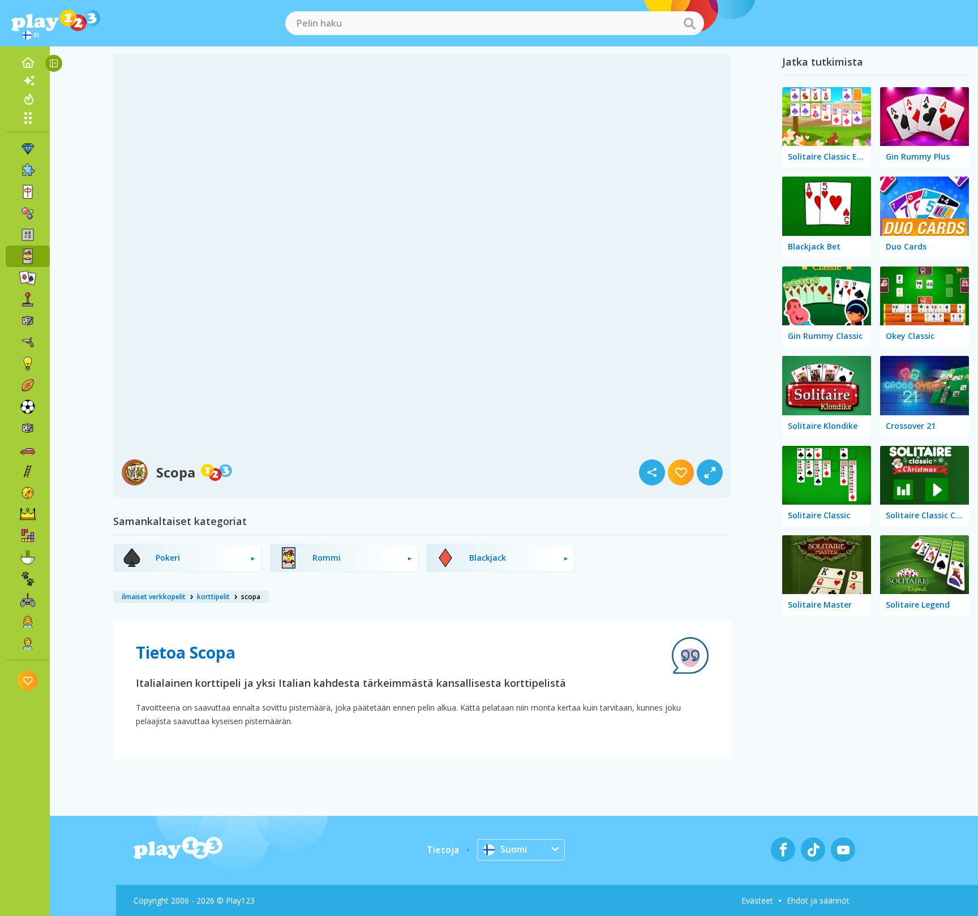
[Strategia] (28, 514)
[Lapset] (28, 643)
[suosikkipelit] (28, 680)
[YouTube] (843, 849)
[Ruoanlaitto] (28, 557)
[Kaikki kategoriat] (28, 117)
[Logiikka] (28, 364)
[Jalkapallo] (28, 407)
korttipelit (213, 596)
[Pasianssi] (28, 278)
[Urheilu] (28, 385)
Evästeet (757, 900)
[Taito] (28, 471)
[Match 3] (28, 149)
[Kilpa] (28, 450)
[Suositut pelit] (28, 99)
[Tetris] (28, 536)
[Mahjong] (28, 192)
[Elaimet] (28, 579)
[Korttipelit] (28, 256)
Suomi (513, 849)
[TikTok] (813, 849)
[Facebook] (783, 849)
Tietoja (443, 850)
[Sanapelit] (28, 235)
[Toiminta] (28, 342)
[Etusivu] (28, 63)
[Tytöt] (28, 622)
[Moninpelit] (28, 600)
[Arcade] (28, 299)
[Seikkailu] (28, 493)
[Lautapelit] (28, 321)
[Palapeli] (28, 170)
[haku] (689, 23)
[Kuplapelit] (28, 213)
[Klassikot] (28, 428)
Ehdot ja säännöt (818, 900)
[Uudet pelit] (28, 81)
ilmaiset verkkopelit (154, 596)
